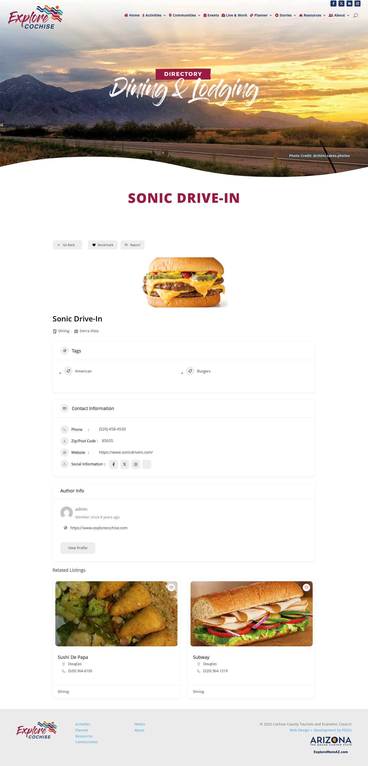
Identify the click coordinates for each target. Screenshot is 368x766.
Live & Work (236, 16)
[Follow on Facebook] (333, 4)
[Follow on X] (341, 4)
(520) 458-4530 (112, 429)
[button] (56, 640)
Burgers (204, 370)
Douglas (75, 663)
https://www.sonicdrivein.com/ (126, 452)
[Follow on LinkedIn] (349, 4)
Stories (285, 16)
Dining (63, 330)
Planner (260, 16)
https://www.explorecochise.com (98, 527)
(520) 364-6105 (80, 671)
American (83, 370)
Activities (152, 16)
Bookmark (105, 245)
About (339, 16)
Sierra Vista (89, 330)
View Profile (77, 547)
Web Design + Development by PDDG (320, 730)
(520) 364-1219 (215, 671)
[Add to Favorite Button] (171, 587)
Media (139, 724)
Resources (312, 16)
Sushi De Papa (73, 657)
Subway (201, 657)
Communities (184, 16)
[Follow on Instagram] (357, 4)
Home (134, 16)
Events (213, 16)
